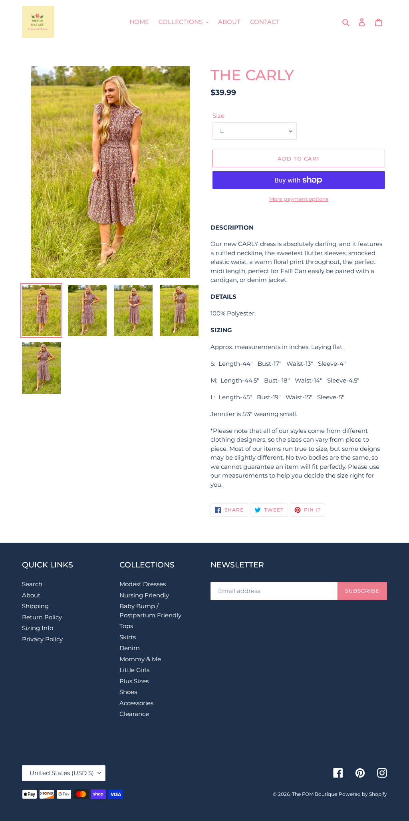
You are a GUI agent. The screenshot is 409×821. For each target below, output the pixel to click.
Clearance (134, 714)
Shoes (128, 692)
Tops (126, 626)
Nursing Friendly (144, 595)
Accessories (136, 703)
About (31, 595)
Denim (129, 648)
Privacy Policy (42, 639)
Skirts (127, 637)
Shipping (35, 606)
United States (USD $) (62, 773)
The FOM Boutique (314, 794)
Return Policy (42, 617)
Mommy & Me (140, 659)
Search (32, 584)
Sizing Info (37, 628)
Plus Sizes (134, 681)
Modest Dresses (142, 584)
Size (218, 115)
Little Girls (134, 670)
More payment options (298, 199)
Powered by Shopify (363, 794)
